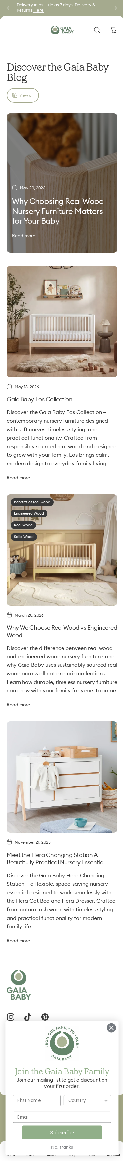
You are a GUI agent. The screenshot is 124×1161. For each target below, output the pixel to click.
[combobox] (81, 1100)
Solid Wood (24, 537)
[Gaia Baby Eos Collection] (62, 321)
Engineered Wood (29, 513)
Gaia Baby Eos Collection (39, 399)
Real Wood (23, 525)
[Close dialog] (106, 1028)
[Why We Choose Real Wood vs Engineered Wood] (62, 550)
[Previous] (9, 8)
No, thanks (57, 1147)
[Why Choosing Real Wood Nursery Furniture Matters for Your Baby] (62, 183)
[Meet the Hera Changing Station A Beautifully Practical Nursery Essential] (62, 777)
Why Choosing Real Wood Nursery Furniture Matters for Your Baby (58, 211)
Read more (23, 236)
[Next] (114, 8)
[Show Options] (101, 1100)
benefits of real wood (32, 502)
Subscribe (57, 1132)
